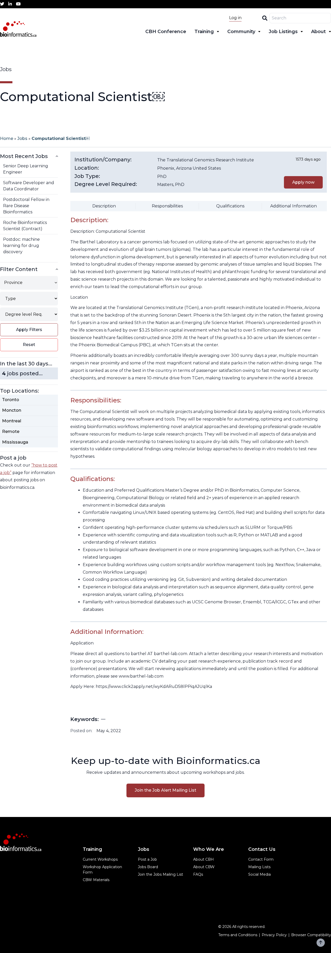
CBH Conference (165, 31)
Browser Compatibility (311, 935)
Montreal (11, 420)
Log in (235, 17)
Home (6, 138)
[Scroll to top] (321, 943)
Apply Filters (29, 329)
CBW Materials (96, 879)
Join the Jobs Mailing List (160, 874)
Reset (29, 344)
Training (204, 31)
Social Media (259, 874)
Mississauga (15, 442)
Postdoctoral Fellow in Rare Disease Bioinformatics (26, 205)
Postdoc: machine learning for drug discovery (21, 245)
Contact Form (261, 859)
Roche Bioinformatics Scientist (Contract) (25, 225)
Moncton (11, 410)
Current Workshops (100, 859)
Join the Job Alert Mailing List (165, 790)
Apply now (303, 182)
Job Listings (283, 31)
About (318, 31)
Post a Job (147, 859)
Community (241, 31)
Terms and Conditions (237, 935)
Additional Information (293, 206)
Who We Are (208, 849)
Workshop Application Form (102, 870)
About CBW (204, 867)
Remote (10, 431)
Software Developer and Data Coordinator (28, 185)
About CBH (203, 859)
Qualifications (230, 206)
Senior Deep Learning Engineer (25, 169)
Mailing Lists (259, 867)
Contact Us (261, 849)
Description (104, 206)
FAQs (198, 874)
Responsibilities (167, 206)
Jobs (22, 138)
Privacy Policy (274, 935)
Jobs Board (148, 867)
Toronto (10, 399)
